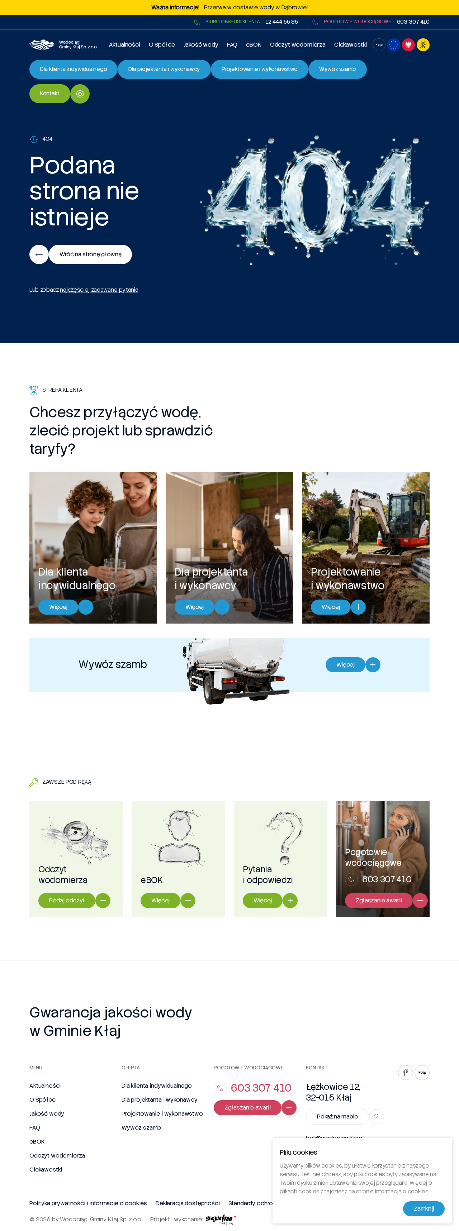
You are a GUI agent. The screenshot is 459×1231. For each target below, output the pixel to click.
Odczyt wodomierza (298, 44)
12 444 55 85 (282, 22)
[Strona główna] (63, 44)
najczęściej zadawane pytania (99, 290)
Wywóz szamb (141, 1127)
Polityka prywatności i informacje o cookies (88, 1203)
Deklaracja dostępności (187, 1203)
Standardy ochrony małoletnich (270, 1203)
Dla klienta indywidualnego (157, 1085)
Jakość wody (201, 44)
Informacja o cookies (402, 1192)
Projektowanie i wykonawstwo (162, 1113)
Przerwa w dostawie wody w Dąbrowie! (256, 7)
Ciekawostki (350, 44)
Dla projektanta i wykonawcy (160, 1099)
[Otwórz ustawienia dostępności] (423, 44)
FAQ (232, 44)
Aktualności (124, 44)
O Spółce (162, 44)
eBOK (253, 44)
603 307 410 (413, 22)
